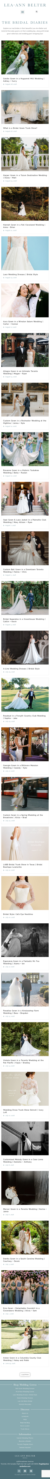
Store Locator (25, 1426)
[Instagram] (19, 1471)
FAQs (25, 1419)
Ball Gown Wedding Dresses (25, 1388)
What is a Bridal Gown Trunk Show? (20, 128)
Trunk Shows (25, 1429)
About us (25, 1413)
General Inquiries (25, 1447)
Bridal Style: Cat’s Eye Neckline (18, 914)
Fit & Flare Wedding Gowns (25, 1391)
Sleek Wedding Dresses (25, 1398)
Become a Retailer (25, 1441)
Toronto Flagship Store (25, 1444)
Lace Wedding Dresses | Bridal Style (20, 274)
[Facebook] (25, 1471)
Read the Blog (25, 1423)
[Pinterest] (31, 1471)
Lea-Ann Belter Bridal (25, 1401)
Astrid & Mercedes (25, 1404)
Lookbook (25, 1416)
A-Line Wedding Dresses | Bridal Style (21, 669)
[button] (23, 12)
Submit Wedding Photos (25, 1438)
